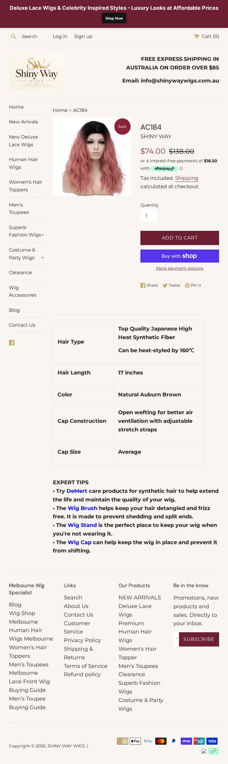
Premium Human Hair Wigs (135, 632)
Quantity (149, 205)
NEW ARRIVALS (139, 597)
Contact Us (22, 325)
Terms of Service (85, 666)
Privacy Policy (82, 640)
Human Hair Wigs (23, 163)
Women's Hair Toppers (25, 186)
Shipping (186, 178)
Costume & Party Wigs (26, 254)
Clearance (20, 272)
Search (73, 597)
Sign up (83, 36)
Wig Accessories (23, 291)
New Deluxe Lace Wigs (23, 140)
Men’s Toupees (138, 666)
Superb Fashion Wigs (26, 231)
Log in (60, 36)
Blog (14, 310)
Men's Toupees (19, 208)
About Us (76, 606)
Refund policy (82, 674)
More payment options (179, 268)
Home (16, 107)
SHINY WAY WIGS (66, 746)
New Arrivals (23, 122)
